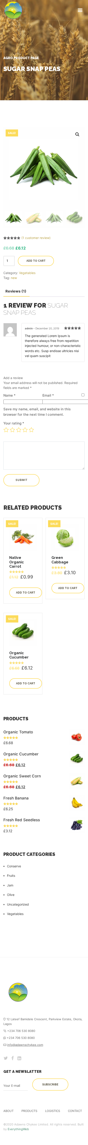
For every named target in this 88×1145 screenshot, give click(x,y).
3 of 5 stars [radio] (18, 430)
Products (29, 1111)
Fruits (11, 875)
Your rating (13, 423)
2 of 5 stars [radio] (12, 430)
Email (48, 395)
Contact (75, 1111)
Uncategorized (18, 904)
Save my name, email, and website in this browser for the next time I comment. (37, 412)
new (14, 278)
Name (9, 395)
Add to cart (36, 260)
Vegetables (27, 273)
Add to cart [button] (25, 592)
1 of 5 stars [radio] (6, 430)
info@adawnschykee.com (25, 1045)
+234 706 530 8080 (21, 1038)
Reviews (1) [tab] (15, 291)
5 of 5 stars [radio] (31, 430)
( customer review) (36, 238)
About (8, 1111)
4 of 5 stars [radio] (25, 430)
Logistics (52, 1111)
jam (10, 885)
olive (10, 895)
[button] (77, 134)
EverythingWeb (18, 1129)
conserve (14, 866)
